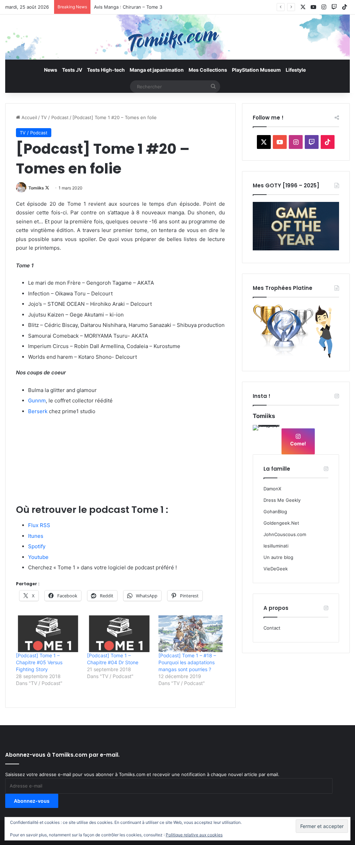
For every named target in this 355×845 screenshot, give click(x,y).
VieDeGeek (275, 568)
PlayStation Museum (256, 70)
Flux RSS (39, 525)
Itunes (35, 536)
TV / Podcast (55, 117)
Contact (271, 628)
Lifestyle (296, 70)
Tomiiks (36, 187)
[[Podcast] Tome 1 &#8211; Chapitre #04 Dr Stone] (119, 633)
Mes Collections (208, 70)
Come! (298, 443)
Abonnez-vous (32, 801)
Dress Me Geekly (282, 500)
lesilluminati (275, 546)
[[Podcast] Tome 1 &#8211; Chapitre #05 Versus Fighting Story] (48, 633)
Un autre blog (278, 557)
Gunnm (37, 400)
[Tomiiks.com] (177, 37)
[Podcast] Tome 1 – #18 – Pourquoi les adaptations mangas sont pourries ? (187, 662)
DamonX (272, 488)
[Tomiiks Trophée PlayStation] (296, 356)
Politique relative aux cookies (194, 834)
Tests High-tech (106, 70)
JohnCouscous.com (284, 534)
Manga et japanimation (157, 70)
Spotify (36, 546)
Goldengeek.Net (281, 523)
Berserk (37, 411)
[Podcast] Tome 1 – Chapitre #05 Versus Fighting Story (39, 662)
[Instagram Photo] (267, 439)
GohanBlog (275, 511)
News (50, 70)
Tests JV (72, 70)
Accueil (28, 117)
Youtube (38, 557)
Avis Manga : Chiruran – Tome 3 (128, 7)
